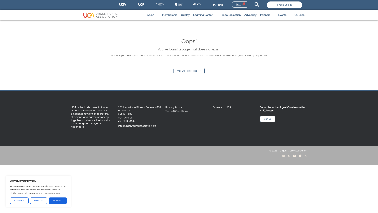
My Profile (218, 5)
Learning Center (202, 15)
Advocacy (250, 15)
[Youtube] (294, 155)
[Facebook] (300, 155)
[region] (38, 191)
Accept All (57, 201)
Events (282, 15)
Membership (169, 15)
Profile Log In (284, 5)
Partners (265, 15)
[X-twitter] (289, 155)
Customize (19, 201)
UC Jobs (299, 15)
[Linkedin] (283, 155)
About (150, 15)
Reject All (38, 201)
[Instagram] (305, 155)
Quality (185, 15)
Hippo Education (230, 15)
